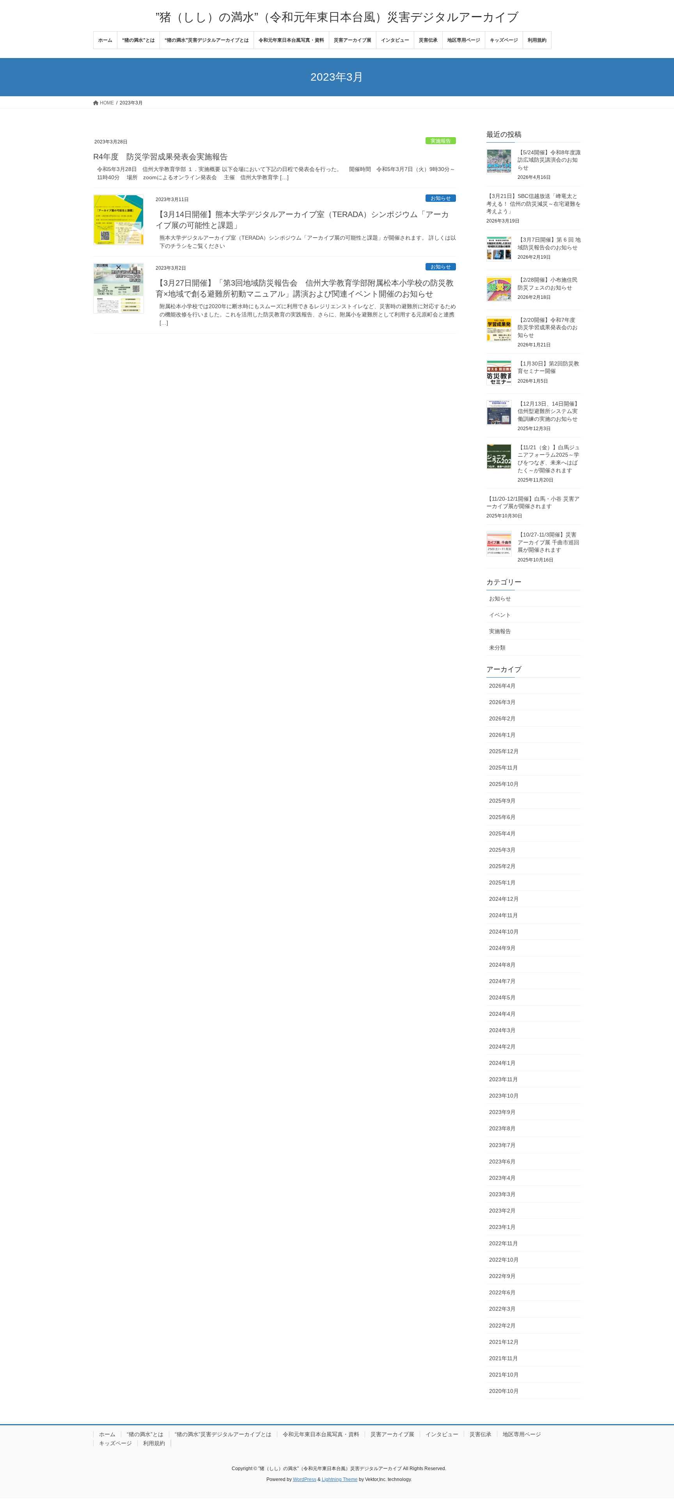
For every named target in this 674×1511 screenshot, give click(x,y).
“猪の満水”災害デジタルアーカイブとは (223, 1434)
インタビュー (442, 1434)
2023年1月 (502, 1227)
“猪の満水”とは (145, 1434)
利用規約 (154, 1443)
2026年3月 (502, 702)
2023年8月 (502, 1128)
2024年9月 (502, 948)
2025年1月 (502, 882)
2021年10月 (504, 1375)
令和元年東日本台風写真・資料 (321, 1434)
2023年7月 (502, 1145)
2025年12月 (504, 751)
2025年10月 (504, 784)
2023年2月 (502, 1210)
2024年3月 (502, 1030)
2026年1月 (502, 735)
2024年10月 (504, 931)
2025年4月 (502, 833)
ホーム (107, 1434)
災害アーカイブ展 (392, 1434)
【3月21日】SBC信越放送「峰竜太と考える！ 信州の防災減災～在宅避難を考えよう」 (533, 203)
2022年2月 (502, 1325)
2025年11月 (503, 767)
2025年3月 (502, 850)
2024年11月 (503, 915)
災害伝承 (480, 1434)
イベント (500, 615)
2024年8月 (502, 965)
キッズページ (115, 1443)
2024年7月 (502, 981)
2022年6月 (502, 1292)
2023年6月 (502, 1161)
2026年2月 (502, 718)
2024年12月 (504, 899)
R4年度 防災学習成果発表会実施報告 (160, 156)
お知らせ (441, 198)
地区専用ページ (522, 1434)
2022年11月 (503, 1243)
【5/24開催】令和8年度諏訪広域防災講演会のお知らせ (549, 160)
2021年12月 (504, 1342)
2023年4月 (502, 1178)
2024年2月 (502, 1046)
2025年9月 (502, 801)
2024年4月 (502, 1014)
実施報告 (441, 141)
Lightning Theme (340, 1479)
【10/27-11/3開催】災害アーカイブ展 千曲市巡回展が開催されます (548, 542)
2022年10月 (504, 1260)
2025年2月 (502, 866)
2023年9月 (502, 1112)
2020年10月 (504, 1391)
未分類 (497, 647)
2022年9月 (502, 1276)
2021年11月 (503, 1358)
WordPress (304, 1479)
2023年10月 (504, 1096)
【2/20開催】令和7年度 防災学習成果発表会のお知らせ (548, 327)
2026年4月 (502, 686)
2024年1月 (502, 1063)
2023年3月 (502, 1194)
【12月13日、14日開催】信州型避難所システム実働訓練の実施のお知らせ (549, 411)
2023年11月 (503, 1079)
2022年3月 (502, 1309)
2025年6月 (502, 817)
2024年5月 (502, 997)
